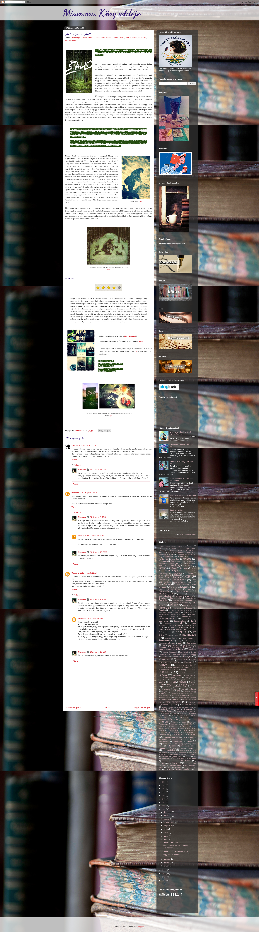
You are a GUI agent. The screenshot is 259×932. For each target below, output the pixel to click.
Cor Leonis (186, 575)
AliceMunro (162, 554)
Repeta (183, 722)
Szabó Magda (164, 732)
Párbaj (161, 713)
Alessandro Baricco (185, 552)
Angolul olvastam (166, 557)
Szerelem (178, 735)
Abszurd (171, 550)
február (167, 862)
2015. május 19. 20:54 (98, 652)
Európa (189, 596)
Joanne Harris (173, 645)
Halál (180, 623)
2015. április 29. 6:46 (98, 470)
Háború (193, 621)
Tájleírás (186, 744)
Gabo (194, 610)
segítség (173, 728)
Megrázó (183, 685)
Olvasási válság (167, 707)
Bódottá (193, 568)
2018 (167, 548)
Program (190, 717)
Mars (192, 682)
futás (187, 610)
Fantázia (91, 38)
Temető (174, 748)
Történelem (192, 754)
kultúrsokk (191, 670)
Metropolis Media (167, 687)
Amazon (190, 554)
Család (187, 577)
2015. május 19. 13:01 (95, 618)
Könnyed (187, 662)
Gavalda (177, 612)
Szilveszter (163, 739)
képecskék (173, 652)
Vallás (194, 763)
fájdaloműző (189, 598)
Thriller (165, 752)
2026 (179, 548)
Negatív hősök (163, 695)
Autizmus (162, 563)
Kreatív (176, 670)
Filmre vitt (164, 608)
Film (190, 605)
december (168, 812)
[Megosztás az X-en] (105, 430)
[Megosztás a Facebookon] (107, 430)
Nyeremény (163, 705)
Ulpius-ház (192, 758)
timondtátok (192, 752)
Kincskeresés (166, 654)
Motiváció (192, 689)
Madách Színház (175, 680)
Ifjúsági (183, 631)
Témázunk (163, 748)
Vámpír (163, 765)
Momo (176, 689)
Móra (184, 689)
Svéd (192, 730)
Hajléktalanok (168, 623)
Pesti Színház (191, 713)
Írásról (174, 638)
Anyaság (187, 559)
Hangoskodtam (175, 625)
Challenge (189, 573)
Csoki (194, 580)
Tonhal (163, 754)
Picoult (164, 715)
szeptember (168, 822)
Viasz (192, 765)
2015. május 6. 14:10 (88, 493)
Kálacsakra (175, 647)
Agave (180, 550)
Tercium (182, 748)
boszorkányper (163, 573)
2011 (160, 546)
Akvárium (171, 552)
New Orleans (184, 697)
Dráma (167, 584)
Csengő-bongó (179, 580)
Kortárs (109, 38)
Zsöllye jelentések (183, 770)
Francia (162, 610)
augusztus (168, 826)
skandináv (190, 728)
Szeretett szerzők (171, 737)
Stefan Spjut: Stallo (170, 842)
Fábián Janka (175, 598)
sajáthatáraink (163, 726)
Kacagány (163, 647)
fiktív (184, 605)
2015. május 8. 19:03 (98, 517)
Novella (175, 699)
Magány (162, 682)
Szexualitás (188, 737)
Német (190, 695)
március (167, 859)
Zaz (165, 770)
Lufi (193, 678)
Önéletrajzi (163, 709)
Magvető (172, 682)
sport (169, 730)
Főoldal (107, 708)
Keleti (165, 652)
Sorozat (161, 730)
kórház (175, 656)
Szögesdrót (178, 742)
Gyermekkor (163, 621)
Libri (127, 38)
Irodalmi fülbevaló (186, 638)
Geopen (173, 614)
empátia (181, 594)
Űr (169, 763)
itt (136, 351)
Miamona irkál (180, 687)
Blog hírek (184, 568)
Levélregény (170, 678)
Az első (170, 563)
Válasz (74, 460)
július (166, 829)
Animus (181, 557)
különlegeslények (186, 673)
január (166, 866)
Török (182, 754)
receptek (175, 722)
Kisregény (192, 654)
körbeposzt (189, 667)
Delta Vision (178, 582)
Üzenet (175, 763)
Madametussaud (188, 680)
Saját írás (188, 724)
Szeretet (192, 735)
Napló (191, 693)
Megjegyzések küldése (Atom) (114, 716)
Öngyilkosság (175, 709)
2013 (172, 546)
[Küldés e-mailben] (99, 430)
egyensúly (174, 587)
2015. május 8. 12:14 (88, 573)
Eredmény (169, 596)
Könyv (115, 38)
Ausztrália (191, 561)
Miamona (82, 470)
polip (173, 715)
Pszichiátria (162, 719)
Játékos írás (191, 643)
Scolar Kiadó (163, 728)
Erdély (161, 596)
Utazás (164, 761)
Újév (173, 758)
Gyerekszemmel (166, 619)
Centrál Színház (176, 573)
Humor (186, 629)
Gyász (161, 616)
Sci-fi (191, 726)
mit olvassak (165, 689)
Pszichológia (176, 719)
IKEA (169, 635)
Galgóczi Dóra (166, 612)
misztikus (193, 687)
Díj (160, 584)
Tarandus (184, 746)
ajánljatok (189, 550)
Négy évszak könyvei (171, 855)
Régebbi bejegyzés (143, 708)
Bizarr (174, 568)
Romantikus (163, 724)
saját (111, 416)
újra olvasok (182, 758)
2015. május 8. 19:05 (98, 600)
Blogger (140, 927)
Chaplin (161, 575)
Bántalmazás (163, 565)
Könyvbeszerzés (185, 665)
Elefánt (161, 589)
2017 (161, 548)
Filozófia (177, 608)
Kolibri (165, 656)
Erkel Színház (180, 596)
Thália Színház (184, 750)
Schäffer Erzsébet (178, 726)
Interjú (176, 635)
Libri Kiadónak (130, 336)
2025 (164, 785)
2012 (166, 546)
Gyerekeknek (186, 616)
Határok (171, 627)
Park (174, 713)
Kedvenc (179, 649)
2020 (164, 792)
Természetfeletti (71, 40)
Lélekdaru (177, 675)
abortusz (161, 550)
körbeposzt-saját (165, 670)
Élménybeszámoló (183, 591)
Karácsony (187, 647)
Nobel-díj (193, 697)
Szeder (176, 732)
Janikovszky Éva (189, 641)
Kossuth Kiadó (183, 660)
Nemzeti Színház (165, 697)
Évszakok (162, 598)
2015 (184, 546)
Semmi (182, 728)
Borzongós (76, 38)
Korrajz (186, 656)
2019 (173, 548)
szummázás (166, 744)
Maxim (161, 685)
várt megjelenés (175, 765)
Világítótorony (189, 768)
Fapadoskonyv (177, 600)
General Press (163, 614)
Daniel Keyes (166, 582)
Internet (167, 638)
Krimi (183, 670)
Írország (178, 641)
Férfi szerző (100, 38)
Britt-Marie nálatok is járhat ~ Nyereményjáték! (181, 433)
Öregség (170, 711)
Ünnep (161, 763)
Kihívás (193, 652)
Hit (162, 629)
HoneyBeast (170, 629)
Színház (187, 740)
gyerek (173, 616)
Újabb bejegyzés (73, 708)
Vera (185, 765)
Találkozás (171, 746)
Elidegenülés (164, 591)
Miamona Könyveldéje (101, 13)
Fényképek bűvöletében (178, 603)
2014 (178, 546)
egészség (185, 584)
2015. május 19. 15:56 (95, 536)
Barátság (175, 565)
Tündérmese (176, 756)
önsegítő (161, 711)
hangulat (186, 625)
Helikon (193, 627)
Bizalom (163, 568)
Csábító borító (172, 577)
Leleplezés (189, 675)
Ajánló (161, 552)
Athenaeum (163, 561)
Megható (171, 684)
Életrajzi (190, 589)
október (167, 819)
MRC (178, 691)
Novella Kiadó (186, 699)
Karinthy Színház (165, 649)
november (168, 816)
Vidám (161, 768)
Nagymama (174, 693)
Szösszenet (191, 742)
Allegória (181, 554)
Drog (177, 584)
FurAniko (180, 610)
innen (141, 341)
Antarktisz (175, 559)
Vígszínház (177, 768)
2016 (191, 546)
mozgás (163, 691)
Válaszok (77, 465)
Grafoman (182, 614)
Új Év (188, 756)
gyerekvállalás (187, 619)
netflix (176, 697)
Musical (193, 691)
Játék (180, 643)
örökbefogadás (181, 711)
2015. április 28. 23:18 (87, 445)
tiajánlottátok (174, 752)
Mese (194, 685)
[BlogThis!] (102, 430)
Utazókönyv (173, 761)
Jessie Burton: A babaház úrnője (175, 851)
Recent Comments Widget (188, 534)
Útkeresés (186, 761)
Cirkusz (177, 575)
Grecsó (191, 614)
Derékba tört (189, 582)
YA (160, 770)
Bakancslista (190, 563)
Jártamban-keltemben (167, 643)
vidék (168, 768)
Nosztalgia (165, 699)
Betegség (188, 566)
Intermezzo (189, 634)
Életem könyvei (174, 589)
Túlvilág (165, 756)
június (166, 833)
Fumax (171, 610)
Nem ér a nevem (178, 695)
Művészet (164, 693)
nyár (191, 702)
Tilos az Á (183, 752)
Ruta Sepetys (175, 724)
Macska (165, 680)
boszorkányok (189, 571)
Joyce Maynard (188, 645)
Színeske (176, 739)
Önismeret (188, 709)
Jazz (163, 645)
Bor (163, 571)
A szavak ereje (189, 548)
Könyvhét (162, 667)
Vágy (186, 763)
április (166, 839)
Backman (179, 563)
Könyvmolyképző (174, 667)
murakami (186, 691)
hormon (178, 629)
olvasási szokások (189, 705)
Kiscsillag (177, 654)
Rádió (190, 719)
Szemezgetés (188, 732)
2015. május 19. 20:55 (98, 552)
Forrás (140, 201)
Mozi (170, 691)
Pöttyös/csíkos (177, 717)
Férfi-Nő (174, 605)
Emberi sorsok (166, 593)
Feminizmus (162, 603)
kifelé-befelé (184, 652)
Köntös (176, 662)
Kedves (192, 649)
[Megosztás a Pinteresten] (110, 430)
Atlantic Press (181, 561)
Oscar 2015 (189, 707)
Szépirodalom (164, 735)
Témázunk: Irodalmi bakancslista (183, 495)
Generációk (187, 612)
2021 (164, 789)
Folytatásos (187, 608)
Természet (142, 38)
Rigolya (191, 722)
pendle (181, 713)
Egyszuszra (185, 587)
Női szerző (173, 702)
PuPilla (74, 445)
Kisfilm (184, 654)
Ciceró (84, 38)
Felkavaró (188, 600)
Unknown (75, 493)
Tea (191, 746)
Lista (187, 678)
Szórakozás (163, 742)
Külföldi (121, 38)
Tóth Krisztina (173, 754)
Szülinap (177, 744)
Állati (171, 554)
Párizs (167, 713)
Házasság (181, 627)
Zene (171, 770)
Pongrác (182, 715)
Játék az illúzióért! (177, 510)
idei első (168, 632)
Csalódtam (163, 580)
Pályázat (191, 711)
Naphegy (183, 693)
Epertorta (190, 594)
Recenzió (133, 38)
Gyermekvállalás (180, 621)
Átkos (172, 561)
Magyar (182, 682)
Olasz (175, 705)
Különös (163, 675)
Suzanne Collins (180, 730)
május (166, 836)
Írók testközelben (165, 641)
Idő (176, 632)
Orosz (179, 707)
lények (161, 678)
